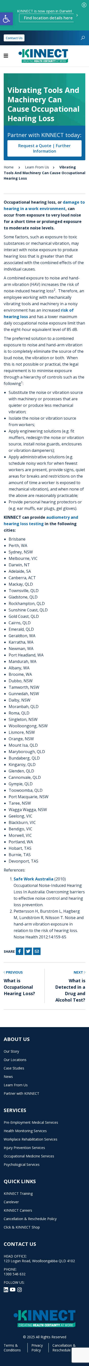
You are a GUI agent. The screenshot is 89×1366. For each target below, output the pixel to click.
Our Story (11, 1051)
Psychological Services (22, 1164)
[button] (6, 18)
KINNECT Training (18, 1193)
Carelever (11, 1202)
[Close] (84, 5)
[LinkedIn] (6, 1289)
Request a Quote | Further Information (44, 148)
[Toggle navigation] (6, 55)
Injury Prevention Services (24, 1147)
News (8, 1076)
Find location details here (48, 18)
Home (9, 167)
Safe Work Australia (33, 879)
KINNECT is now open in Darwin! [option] (45, 14)
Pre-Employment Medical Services (31, 1122)
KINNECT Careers (18, 1210)
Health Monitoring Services (25, 1130)
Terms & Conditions (12, 1347)
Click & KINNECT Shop (22, 1227)
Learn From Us (37, 167)
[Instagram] (19, 1289)
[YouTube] (13, 1289)
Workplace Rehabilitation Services (30, 1139)
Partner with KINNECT (21, 1093)
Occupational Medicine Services (29, 1156)
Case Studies (14, 1068)
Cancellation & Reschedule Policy (30, 1218)
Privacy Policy (37, 1347)
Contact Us (14, 38)
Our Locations (15, 1059)
